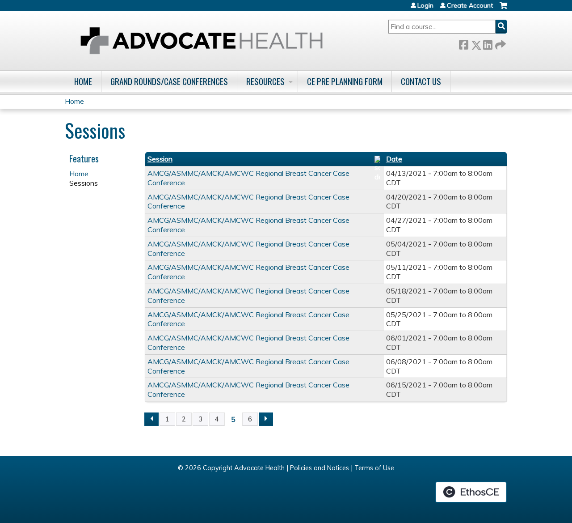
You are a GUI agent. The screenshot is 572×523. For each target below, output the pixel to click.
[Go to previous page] (151, 419)
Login (425, 5)
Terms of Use (374, 468)
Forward (499, 43)
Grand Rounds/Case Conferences (169, 81)
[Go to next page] (266, 419)
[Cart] (503, 8)
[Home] (201, 40)
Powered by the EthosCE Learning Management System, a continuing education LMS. (471, 492)
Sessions (83, 183)
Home (83, 81)
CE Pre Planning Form (345, 81)
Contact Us (421, 81)
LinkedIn (487, 43)
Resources (265, 81)
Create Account (470, 5)
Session (159, 158)
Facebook (463, 43)
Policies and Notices (319, 468)
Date (394, 158)
